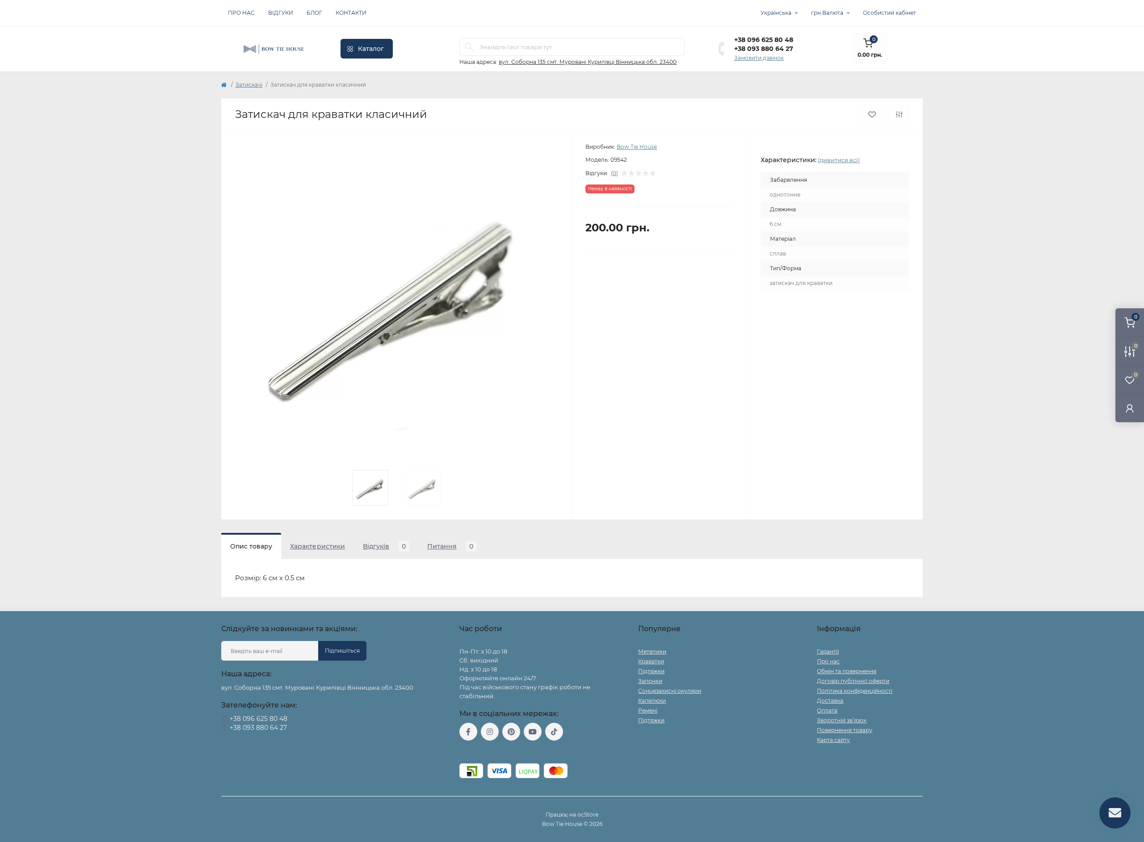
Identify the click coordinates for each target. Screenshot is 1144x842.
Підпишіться (342, 650)
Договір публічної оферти (853, 681)
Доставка (830, 700)
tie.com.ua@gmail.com (492, 752)
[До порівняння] (899, 114)
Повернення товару (844, 730)
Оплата (827, 710)
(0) (614, 173)
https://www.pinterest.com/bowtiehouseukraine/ (511, 732)
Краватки (651, 661)
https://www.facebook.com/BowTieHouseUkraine (468, 732)
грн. (827, 12)
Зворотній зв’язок (841, 720)
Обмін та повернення (846, 671)
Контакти (351, 12)
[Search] (469, 47)
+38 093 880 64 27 (763, 49)
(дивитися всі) (839, 159)
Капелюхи (652, 700)
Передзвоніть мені (247, 739)
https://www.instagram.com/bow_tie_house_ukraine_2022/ (490, 732)
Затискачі (249, 84)
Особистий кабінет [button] (889, 12)
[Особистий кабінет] (1129, 408)
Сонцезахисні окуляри (669, 690)
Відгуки (280, 12)
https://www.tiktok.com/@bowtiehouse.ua (554, 732)
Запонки (650, 681)
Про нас (241, 12)
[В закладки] (872, 115)
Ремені (647, 710)
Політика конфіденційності (854, 690)
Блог (314, 12)
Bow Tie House (637, 146)
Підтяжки (651, 671)
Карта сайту (833, 740)
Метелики (652, 651)
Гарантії (828, 651)
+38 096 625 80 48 (763, 40)
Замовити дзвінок (759, 57)
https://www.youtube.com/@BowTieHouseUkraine (533, 732)
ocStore (587, 814)
